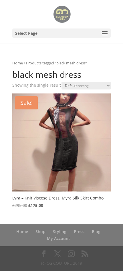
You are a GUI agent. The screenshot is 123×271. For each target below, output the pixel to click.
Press (79, 231)
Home (17, 63)
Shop (40, 231)
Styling (59, 231)
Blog (96, 231)
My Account (58, 238)
